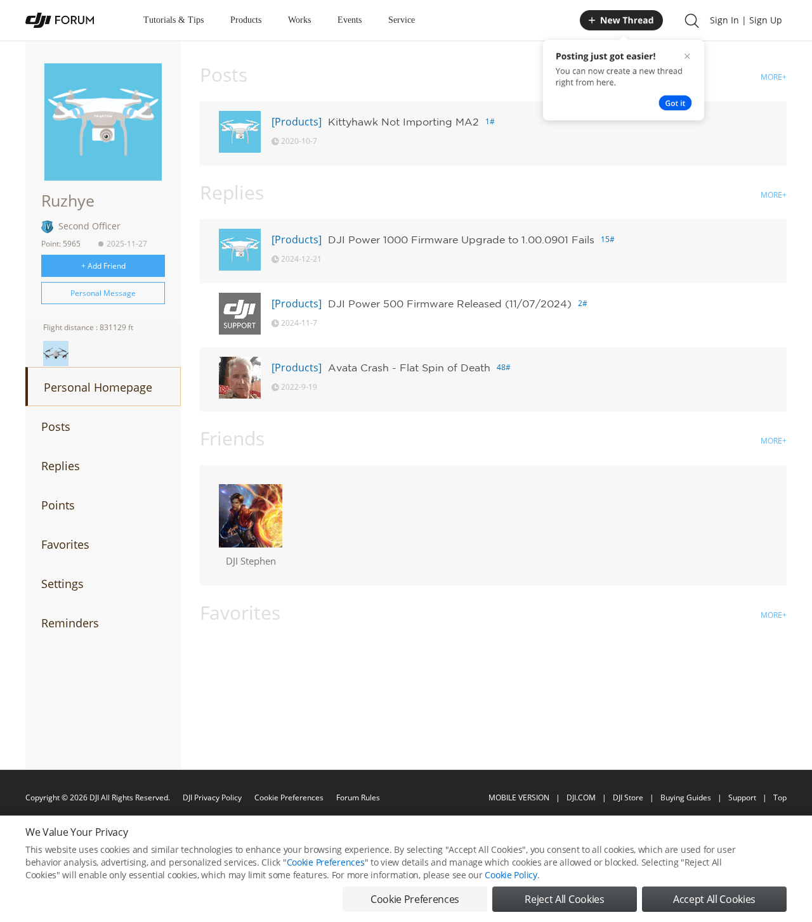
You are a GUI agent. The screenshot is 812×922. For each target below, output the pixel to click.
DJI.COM (581, 797)
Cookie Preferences (289, 797)
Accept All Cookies (714, 899)
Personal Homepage (98, 387)
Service (401, 20)
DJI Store (628, 797)
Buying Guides (685, 797)
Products (245, 20)
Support (742, 797)
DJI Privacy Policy (212, 797)
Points (58, 505)
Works (299, 20)
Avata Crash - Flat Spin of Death (409, 367)
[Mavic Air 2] (56, 353)
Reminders (70, 623)
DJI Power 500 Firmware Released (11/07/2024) (450, 303)
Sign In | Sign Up (746, 20)
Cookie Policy (511, 875)
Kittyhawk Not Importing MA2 (403, 121)
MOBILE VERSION (518, 797)
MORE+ (774, 77)
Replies (60, 465)
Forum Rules (358, 797)
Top (780, 797)
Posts (55, 426)
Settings (62, 583)
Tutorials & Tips (173, 20)
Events (349, 20)
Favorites (65, 544)
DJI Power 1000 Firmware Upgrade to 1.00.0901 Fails (461, 239)
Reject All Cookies (564, 899)
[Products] (297, 122)
